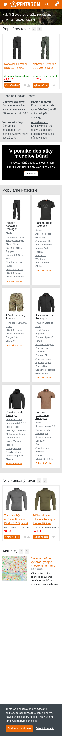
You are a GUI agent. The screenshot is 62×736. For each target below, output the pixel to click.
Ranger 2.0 (12, 337)
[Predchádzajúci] (34, 29)
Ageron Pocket (43, 233)
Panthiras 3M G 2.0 (16, 423)
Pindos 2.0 (40, 255)
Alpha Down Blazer (16, 434)
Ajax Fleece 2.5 (14, 419)
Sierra (38, 444)
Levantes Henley (44, 458)
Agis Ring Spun (43, 359)
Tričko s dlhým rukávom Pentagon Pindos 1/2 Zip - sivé (16, 519)
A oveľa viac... (39, 122)
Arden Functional (15, 276)
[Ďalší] (39, 29)
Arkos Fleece (13, 426)
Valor (38, 422)
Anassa (39, 455)
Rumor (38, 230)
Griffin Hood (41, 373)
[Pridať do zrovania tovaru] (28, 85)
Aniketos (39, 451)
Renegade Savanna (16, 322)
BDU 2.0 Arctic (13, 273)
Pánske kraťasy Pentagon (15, 317)
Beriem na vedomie (19, 728)
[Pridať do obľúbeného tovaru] (25, 85)
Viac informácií (45, 728)
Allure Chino (12, 244)
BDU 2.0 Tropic (14, 330)
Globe (38, 266)
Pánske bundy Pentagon (14, 414)
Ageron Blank (42, 262)
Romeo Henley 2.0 (45, 426)
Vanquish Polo (42, 430)
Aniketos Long (42, 448)
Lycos (9, 326)
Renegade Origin (15, 240)
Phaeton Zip (41, 355)
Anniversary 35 (43, 241)
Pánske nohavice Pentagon (11, 226)
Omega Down (13, 437)
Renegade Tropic (15, 237)
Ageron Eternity (43, 244)
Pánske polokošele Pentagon (42, 415)
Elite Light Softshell (16, 430)
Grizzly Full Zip (13, 452)
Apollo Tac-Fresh (14, 269)
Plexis (9, 233)
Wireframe (40, 259)
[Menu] (5, 4)
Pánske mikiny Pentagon (44, 317)
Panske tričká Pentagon (43, 224)
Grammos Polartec (45, 369)
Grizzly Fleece (13, 448)
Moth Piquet (41, 433)
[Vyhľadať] (46, 4)
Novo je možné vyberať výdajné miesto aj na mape (43, 562)
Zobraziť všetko (14, 281)
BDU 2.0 (10, 341)
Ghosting (40, 237)
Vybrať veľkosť (12, 85)
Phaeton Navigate (44, 344)
